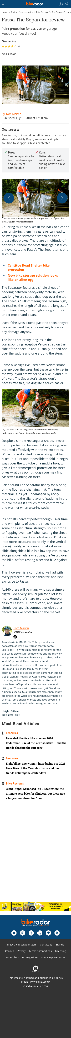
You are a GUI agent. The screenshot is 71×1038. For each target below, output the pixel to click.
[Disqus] (35, 853)
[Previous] (8, 198)
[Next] (62, 198)
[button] (35, 201)
